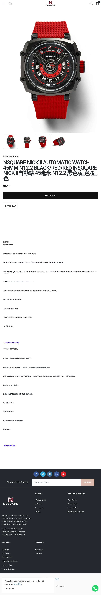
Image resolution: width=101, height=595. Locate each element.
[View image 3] (42, 141)
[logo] (50, 3)
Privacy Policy (7, 565)
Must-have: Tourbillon (76, 512)
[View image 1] (10, 141)
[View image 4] (58, 141)
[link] (36, 474)
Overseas (38, 553)
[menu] (4, 3)
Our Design (6, 553)
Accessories (39, 508)
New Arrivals (72, 504)
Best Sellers (72, 500)
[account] (91, 3)
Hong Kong (39, 549)
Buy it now (10, 206)
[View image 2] (26, 141)
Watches (38, 504)
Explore (37, 512)
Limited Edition (73, 508)
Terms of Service (8, 569)
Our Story (5, 549)
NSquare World (40, 500)
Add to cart (50, 195)
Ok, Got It (9, 588)
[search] (10, 3)
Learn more (18, 584)
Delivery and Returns (9, 561)
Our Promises (7, 557)
